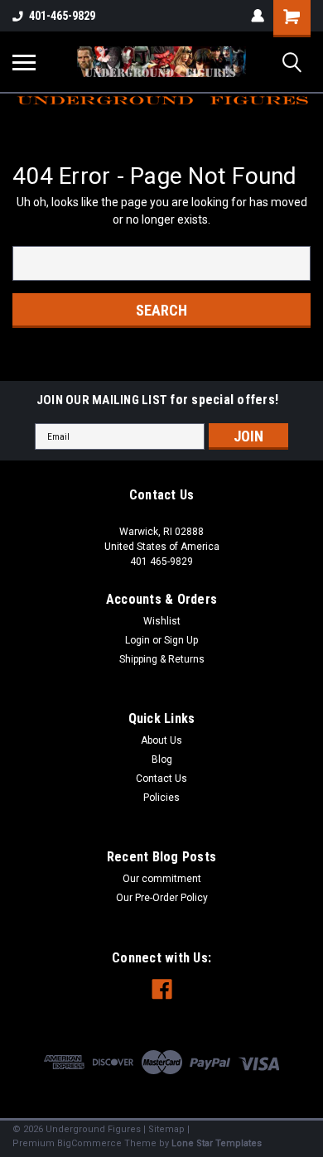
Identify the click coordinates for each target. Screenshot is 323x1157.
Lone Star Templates (216, 1143)
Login (137, 640)
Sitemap (166, 1129)
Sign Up (181, 640)
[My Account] (257, 15)
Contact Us (161, 778)
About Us (161, 740)
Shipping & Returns (162, 659)
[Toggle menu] (24, 62)
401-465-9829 (62, 15)
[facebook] (162, 989)
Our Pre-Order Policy (162, 898)
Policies (161, 797)
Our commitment (162, 879)
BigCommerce (89, 1143)
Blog (162, 759)
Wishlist (162, 621)
